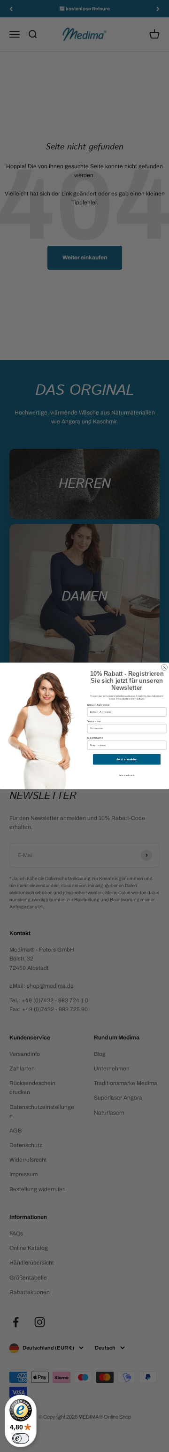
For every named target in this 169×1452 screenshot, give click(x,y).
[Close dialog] (164, 667)
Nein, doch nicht (127, 775)
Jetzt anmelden (127, 759)
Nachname (95, 737)
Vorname (94, 721)
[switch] (20, 1438)
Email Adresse (98, 704)
